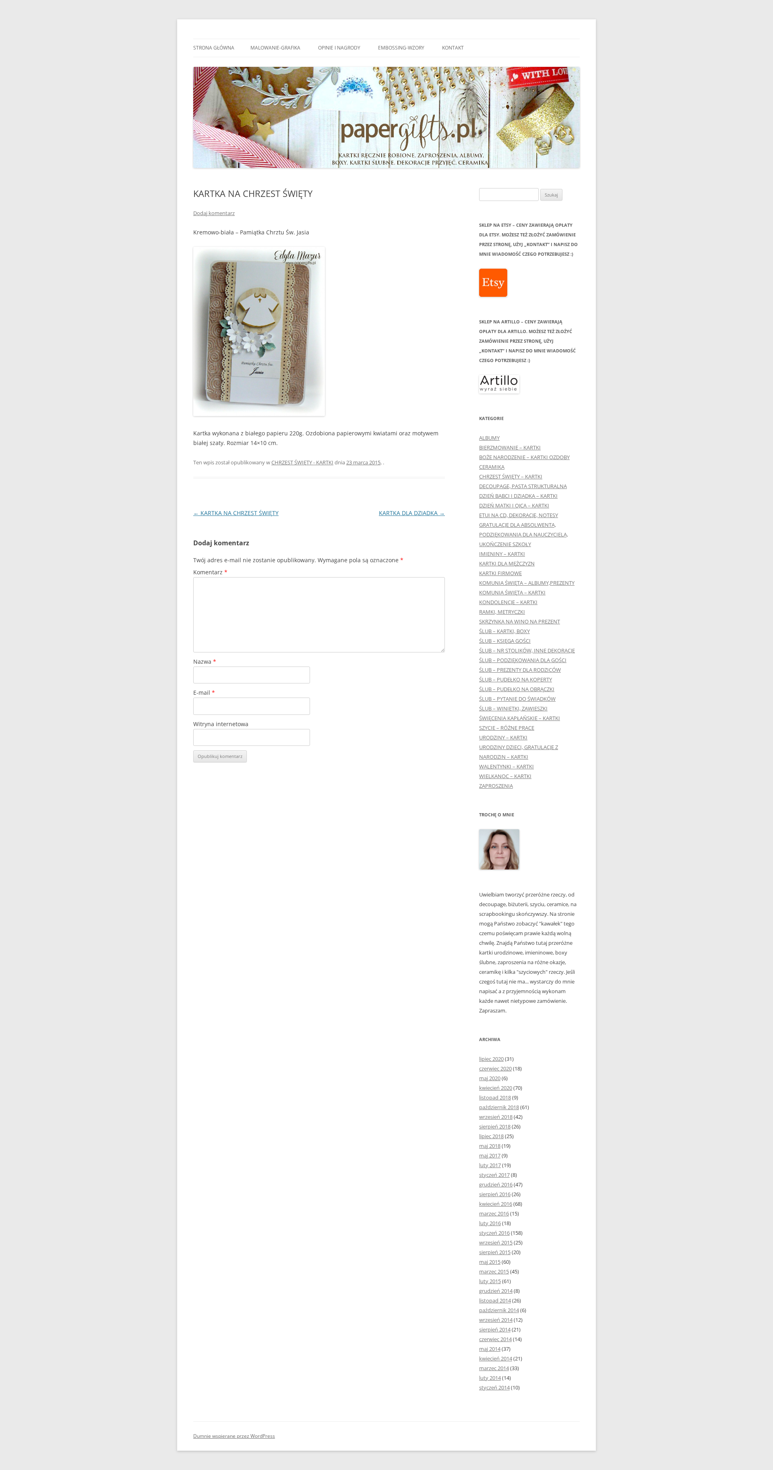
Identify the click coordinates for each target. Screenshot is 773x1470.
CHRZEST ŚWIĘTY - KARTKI (302, 462)
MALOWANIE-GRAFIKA (275, 47)
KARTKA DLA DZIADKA (412, 513)
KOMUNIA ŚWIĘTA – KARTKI (512, 592)
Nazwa (204, 661)
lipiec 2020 (491, 1058)
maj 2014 (489, 1348)
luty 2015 (490, 1281)
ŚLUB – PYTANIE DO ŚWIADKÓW (517, 698)
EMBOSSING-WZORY (401, 47)
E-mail (204, 692)
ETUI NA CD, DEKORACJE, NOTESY (518, 515)
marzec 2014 (494, 1368)
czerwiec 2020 (495, 1068)
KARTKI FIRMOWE (500, 573)
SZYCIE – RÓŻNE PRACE (506, 727)
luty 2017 (490, 1165)
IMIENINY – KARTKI (502, 553)
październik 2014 (499, 1310)
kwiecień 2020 (495, 1087)
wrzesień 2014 (496, 1319)
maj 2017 (489, 1155)
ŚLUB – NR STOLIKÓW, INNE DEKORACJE (527, 650)
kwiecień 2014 (495, 1358)
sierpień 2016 (495, 1194)
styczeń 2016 (494, 1232)
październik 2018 (499, 1107)
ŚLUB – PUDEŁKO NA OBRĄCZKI (516, 689)
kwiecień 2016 (495, 1203)
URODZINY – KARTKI (503, 737)
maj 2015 (489, 1261)
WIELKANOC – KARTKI (505, 776)
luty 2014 (490, 1377)
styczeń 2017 (494, 1174)
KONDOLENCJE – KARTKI (508, 602)
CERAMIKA (491, 466)
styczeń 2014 (494, 1387)
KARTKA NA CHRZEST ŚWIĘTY (236, 513)
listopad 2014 (495, 1300)
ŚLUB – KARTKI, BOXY (504, 631)
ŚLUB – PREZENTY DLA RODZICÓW (520, 669)
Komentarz (210, 572)
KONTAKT (453, 47)
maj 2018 (489, 1145)
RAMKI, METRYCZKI (502, 611)
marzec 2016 (494, 1213)
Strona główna (213, 47)
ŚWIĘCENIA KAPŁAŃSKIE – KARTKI (519, 718)
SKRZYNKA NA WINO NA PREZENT (519, 621)
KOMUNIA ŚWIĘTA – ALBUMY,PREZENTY (527, 582)
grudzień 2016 (496, 1184)
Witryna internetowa (220, 724)
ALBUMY (489, 437)
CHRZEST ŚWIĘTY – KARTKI (510, 476)
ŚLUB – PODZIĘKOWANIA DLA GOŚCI (522, 660)
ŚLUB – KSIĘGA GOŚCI (505, 640)
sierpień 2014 (495, 1329)
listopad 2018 (495, 1097)
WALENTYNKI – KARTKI (506, 766)
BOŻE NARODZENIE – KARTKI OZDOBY (524, 457)
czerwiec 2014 (495, 1339)
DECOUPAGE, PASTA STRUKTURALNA (523, 486)
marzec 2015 (494, 1271)
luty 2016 (490, 1223)
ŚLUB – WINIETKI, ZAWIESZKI (513, 708)
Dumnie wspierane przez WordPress (234, 1436)
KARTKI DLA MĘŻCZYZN (507, 563)
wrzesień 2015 (496, 1242)
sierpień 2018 (495, 1126)
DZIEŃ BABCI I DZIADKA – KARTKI (518, 495)
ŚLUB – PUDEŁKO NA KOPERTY (515, 679)
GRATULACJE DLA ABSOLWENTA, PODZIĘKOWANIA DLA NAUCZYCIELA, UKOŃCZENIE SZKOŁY (523, 534)
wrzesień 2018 (496, 1116)
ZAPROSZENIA (496, 785)
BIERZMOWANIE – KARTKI (510, 447)
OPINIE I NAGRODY (339, 47)
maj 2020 (489, 1078)
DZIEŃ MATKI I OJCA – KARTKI (514, 505)
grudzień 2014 (496, 1290)
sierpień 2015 (495, 1252)
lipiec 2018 (491, 1136)
